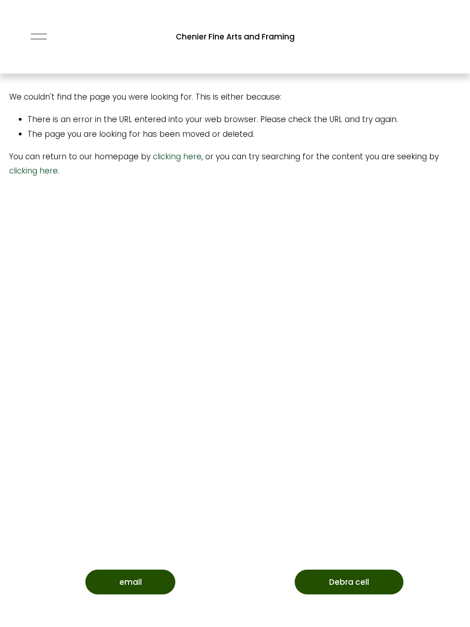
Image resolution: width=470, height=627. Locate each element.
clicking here (177, 156)
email (130, 582)
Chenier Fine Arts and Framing (235, 36)
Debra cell (349, 582)
